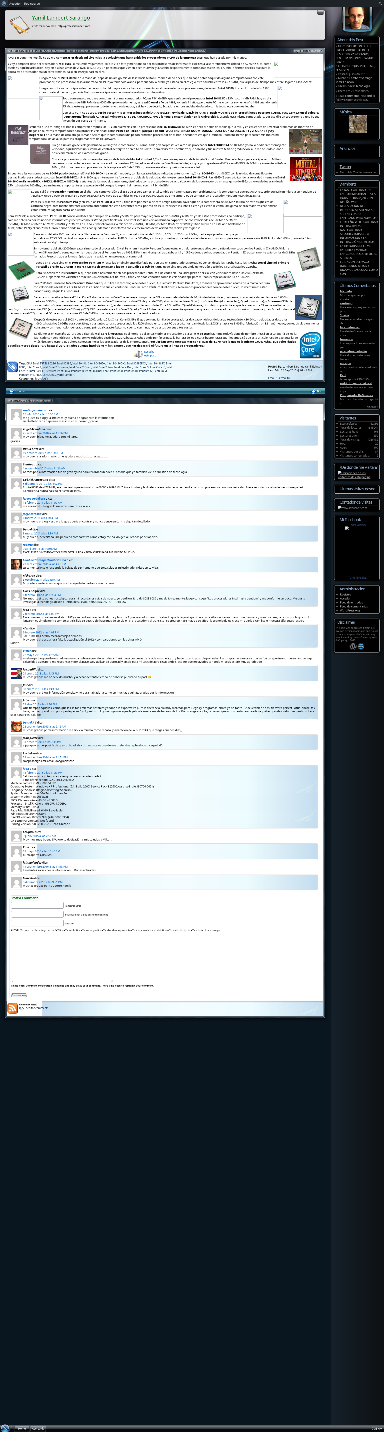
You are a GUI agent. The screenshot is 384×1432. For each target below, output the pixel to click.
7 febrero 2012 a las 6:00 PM (41, 614)
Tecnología (41, 378)
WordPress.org (350, 610)
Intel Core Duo (123, 367)
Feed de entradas (351, 602)
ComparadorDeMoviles (356, 395)
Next (319, 391)
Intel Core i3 (141, 367)
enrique (345, 363)
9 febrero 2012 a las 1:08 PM (41, 632)
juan (26, 769)
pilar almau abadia (353, 351)
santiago (346, 303)
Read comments (348, 96)
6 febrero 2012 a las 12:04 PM (42, 595)
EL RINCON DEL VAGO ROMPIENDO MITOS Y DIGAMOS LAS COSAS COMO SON (359, 268)
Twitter (345, 166)
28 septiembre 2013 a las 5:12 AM (44, 726)
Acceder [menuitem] (15, 3)
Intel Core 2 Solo (102, 367)
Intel (36, 363)
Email (271, 378)
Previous (19, 391)
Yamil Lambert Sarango (61, 17)
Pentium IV (145, 371)
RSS (365, 100)
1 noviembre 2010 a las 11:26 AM (44, 468)
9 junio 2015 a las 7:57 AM (39, 836)
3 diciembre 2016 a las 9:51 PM (43, 882)
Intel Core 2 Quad (80, 367)
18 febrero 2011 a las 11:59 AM (42, 502)
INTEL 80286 (48, 363)
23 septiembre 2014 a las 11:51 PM (45, 757)
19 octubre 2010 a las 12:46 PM (43, 453)
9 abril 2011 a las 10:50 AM (40, 549)
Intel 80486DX (96, 363)
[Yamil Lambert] (358, 575)
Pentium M (160, 371)
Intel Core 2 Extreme (55, 367)
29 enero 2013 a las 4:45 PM (41, 673)
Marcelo (346, 291)
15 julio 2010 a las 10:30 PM (40, 414)
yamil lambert (65, 375)
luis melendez (350, 327)
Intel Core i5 (157, 367)
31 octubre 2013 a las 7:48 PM (42, 742)
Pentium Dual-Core (97, 371)
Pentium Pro (26, 375)
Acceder (345, 598)
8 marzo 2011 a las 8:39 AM (40, 533)
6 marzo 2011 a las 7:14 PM (40, 518)
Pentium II (116, 371)
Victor (27, 651)
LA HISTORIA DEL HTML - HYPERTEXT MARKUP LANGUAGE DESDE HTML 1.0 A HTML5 (358, 252)
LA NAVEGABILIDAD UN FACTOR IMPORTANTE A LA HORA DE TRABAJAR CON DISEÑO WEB (358, 196)
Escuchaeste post (150, 353)
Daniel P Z (29, 722)
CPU (29, 363)
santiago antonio (34, 410)
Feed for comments (33, 1008)
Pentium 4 (63, 371)
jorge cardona (32, 514)
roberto (28, 545)
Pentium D (77, 371)
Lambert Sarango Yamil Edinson (44, 560)
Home (22, 1428)
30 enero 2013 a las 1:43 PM (41, 689)
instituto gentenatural (356, 383)
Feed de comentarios (354, 606)
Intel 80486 (79, 363)
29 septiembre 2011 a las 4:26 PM (44, 564)
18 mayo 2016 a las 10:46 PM (41, 851)
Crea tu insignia (358, 577)
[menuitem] (4, 3)
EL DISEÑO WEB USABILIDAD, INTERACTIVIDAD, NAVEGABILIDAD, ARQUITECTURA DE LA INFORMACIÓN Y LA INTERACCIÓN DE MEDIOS (359, 232)
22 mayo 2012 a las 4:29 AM (41, 655)
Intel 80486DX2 (116, 363)
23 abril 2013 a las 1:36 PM (40, 704)
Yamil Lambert (358, 524)
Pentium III (131, 371)
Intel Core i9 (36, 371)
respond (366, 96)
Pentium (51, 371)
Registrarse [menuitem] (32, 3)
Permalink (284, 378)
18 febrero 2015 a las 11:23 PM (42, 773)
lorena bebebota (34, 498)
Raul (343, 375)
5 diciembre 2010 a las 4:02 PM (43, 484)
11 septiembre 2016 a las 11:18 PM (45, 866)
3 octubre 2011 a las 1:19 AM (41, 580)
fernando (346, 339)
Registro (345, 594)
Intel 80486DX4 (136, 363)
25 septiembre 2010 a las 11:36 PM (45, 433)
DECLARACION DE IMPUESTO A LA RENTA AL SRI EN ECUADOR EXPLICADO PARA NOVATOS (358, 212)
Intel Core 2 (34, 367)
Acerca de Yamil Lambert (38, 1429)
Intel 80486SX (156, 363)
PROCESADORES (46, 375)
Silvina (344, 315)
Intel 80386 (64, 363)
